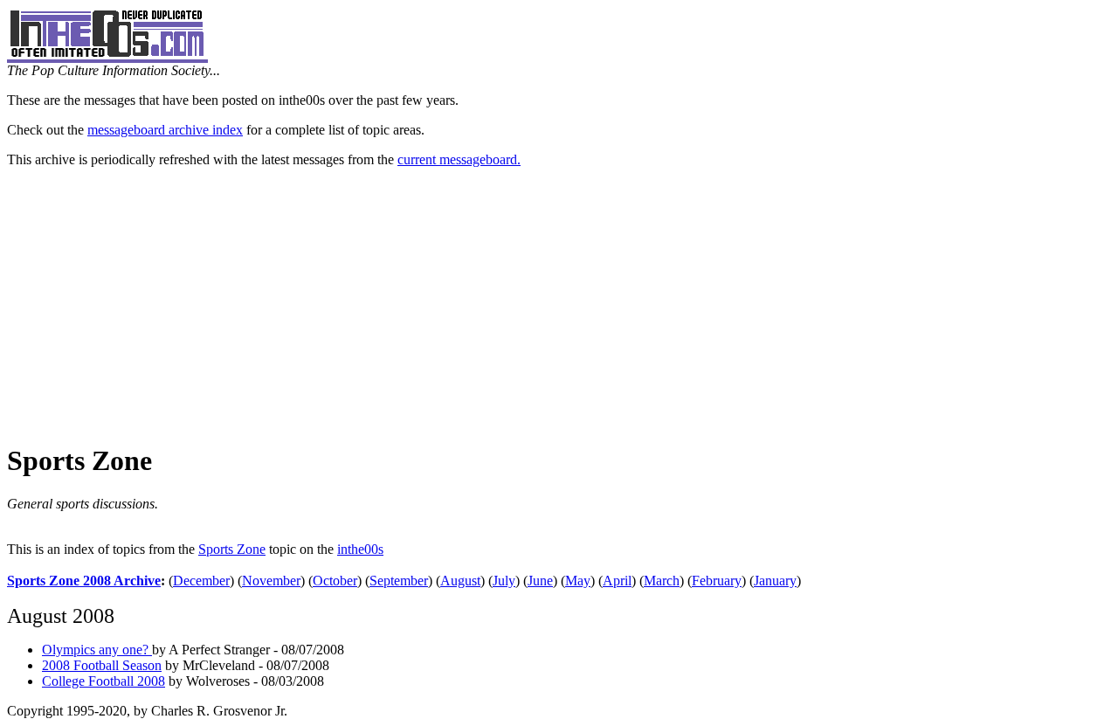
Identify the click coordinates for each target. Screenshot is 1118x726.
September (398, 580)
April (617, 580)
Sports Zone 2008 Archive (84, 580)
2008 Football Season (102, 665)
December (201, 580)
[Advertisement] (559, 304)
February (717, 580)
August (460, 580)
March (662, 580)
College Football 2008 (103, 681)
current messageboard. (459, 159)
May (577, 580)
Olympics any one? (97, 649)
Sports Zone (232, 549)
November (271, 580)
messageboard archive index (165, 129)
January (775, 580)
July (504, 580)
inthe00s (360, 549)
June (540, 580)
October (335, 580)
